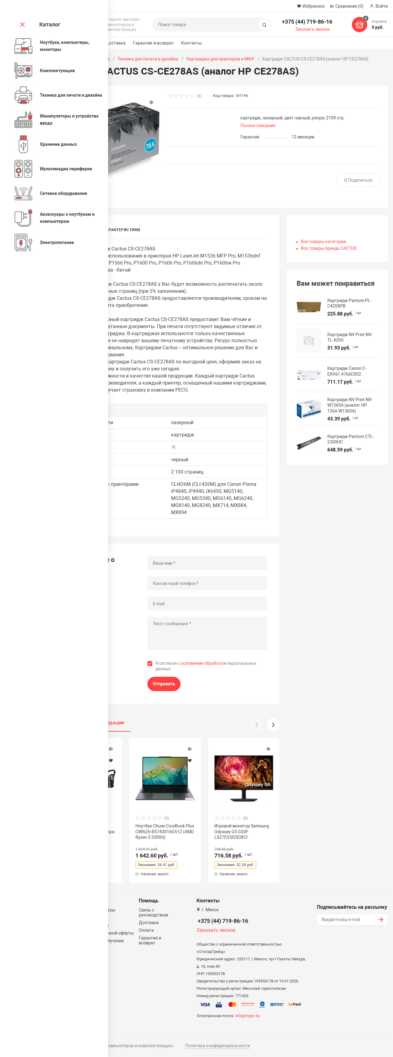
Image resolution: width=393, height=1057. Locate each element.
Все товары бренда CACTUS (328, 248)
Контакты (191, 43)
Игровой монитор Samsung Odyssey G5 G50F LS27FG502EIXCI (241, 831)
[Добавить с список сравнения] (111, 749)
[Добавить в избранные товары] (111, 760)
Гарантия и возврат (153, 43)
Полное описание (257, 125)
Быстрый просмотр (165, 778)
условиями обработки (203, 663)
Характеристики (121, 229)
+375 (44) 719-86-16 (307, 21)
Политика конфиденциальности (217, 1045)
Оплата (146, 930)
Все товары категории (323, 241)
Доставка (115, 43)
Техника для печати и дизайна (148, 58)
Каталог (49, 24)
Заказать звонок (312, 29)
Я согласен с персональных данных (205, 666)
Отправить (164, 683)
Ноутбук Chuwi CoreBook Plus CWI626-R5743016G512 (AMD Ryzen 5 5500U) (164, 831)
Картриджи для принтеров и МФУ (220, 58)
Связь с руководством (153, 912)
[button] (273, 724)
